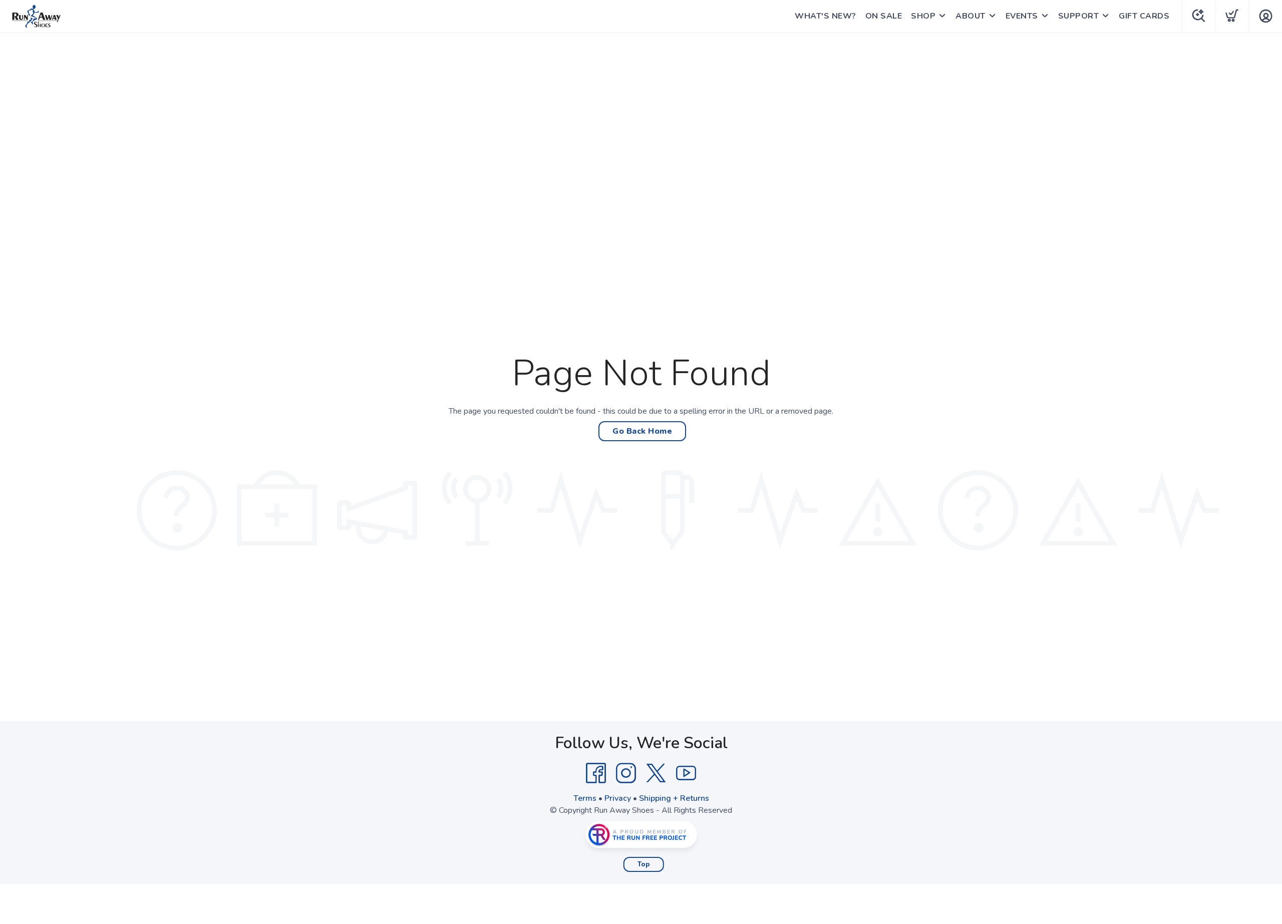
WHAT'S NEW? (825, 16)
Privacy (617, 798)
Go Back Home (642, 431)
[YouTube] (686, 773)
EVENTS (1022, 16)
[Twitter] (656, 773)
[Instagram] (626, 773)
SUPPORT (1078, 16)
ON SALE (883, 16)
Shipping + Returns (674, 798)
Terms (584, 798)
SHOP (923, 16)
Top (643, 864)
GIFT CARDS (1144, 16)
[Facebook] (596, 773)
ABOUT (970, 16)
